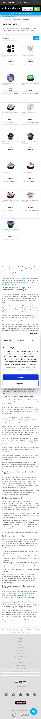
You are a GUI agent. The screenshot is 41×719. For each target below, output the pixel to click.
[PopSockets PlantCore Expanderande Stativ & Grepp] (30, 52)
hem (20, 638)
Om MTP (20, 659)
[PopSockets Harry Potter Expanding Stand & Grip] (30, 140)
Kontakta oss (20, 665)
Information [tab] (20, 340)
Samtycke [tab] (7, 340)
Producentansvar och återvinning (20, 677)
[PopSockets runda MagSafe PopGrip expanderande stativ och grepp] (30, 111)
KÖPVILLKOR (20, 674)
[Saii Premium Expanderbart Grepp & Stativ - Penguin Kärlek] (10, 199)
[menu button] (25, 9)
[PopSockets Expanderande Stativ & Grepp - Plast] (10, 81)
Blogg (20, 662)
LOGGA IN (20, 644)
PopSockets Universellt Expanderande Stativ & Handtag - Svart (9, 55)
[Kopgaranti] (20, 704)
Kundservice (20, 641)
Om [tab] (33, 340)
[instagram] (34, 694)
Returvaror (20, 647)
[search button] (30, 9)
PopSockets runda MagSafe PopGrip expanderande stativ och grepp (29, 114)
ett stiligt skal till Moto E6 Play (13, 282)
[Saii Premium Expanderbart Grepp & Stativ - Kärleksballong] (30, 169)
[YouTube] (27, 694)
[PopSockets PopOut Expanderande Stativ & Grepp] (10, 228)
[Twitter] (13, 694)
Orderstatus (21, 650)
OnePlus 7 (26, 282)
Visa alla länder (20, 686)
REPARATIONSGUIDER (21, 656)
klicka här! (35, 3)
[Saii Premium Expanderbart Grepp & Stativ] (30, 81)
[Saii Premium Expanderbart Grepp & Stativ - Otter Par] (10, 169)
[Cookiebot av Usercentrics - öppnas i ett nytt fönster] (29, 334)
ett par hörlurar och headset (28, 593)
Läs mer (33, 30)
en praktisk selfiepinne (21, 278)
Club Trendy (20, 653)
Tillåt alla (20, 377)
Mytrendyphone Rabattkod (20, 671)
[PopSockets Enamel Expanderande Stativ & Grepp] (10, 140)
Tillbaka (6, 19)
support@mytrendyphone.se (21, 632)
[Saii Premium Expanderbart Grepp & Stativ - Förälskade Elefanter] (10, 111)
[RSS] (20, 694)
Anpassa (19, 384)
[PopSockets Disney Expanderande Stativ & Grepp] (30, 199)
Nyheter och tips (20, 668)
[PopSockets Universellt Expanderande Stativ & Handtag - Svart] (10, 52)
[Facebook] (6, 694)
